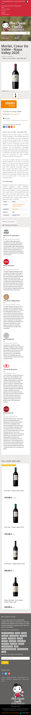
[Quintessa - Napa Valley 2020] (15, 555)
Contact (3, 681)
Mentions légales (21, 677)
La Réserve (10, 56)
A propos (3, 677)
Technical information (11, 225)
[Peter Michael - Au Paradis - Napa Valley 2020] (15, 591)
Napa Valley (15, 209)
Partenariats (9, 679)
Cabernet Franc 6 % (17, 206)
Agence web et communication (10, 713)
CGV (27, 677)
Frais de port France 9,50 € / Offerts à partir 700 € (11, 6)
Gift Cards (3, 11)
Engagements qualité (11, 677)
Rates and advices (9, 221)
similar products (14, 114)
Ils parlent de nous (17, 679)
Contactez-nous (5, 14)
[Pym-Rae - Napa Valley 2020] (15, 481)
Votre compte (6, 37)
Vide (17, 37)
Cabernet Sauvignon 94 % (18, 204)
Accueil (4, 56)
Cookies (3, 679)
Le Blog (3, 12)
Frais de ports (25, 679)
